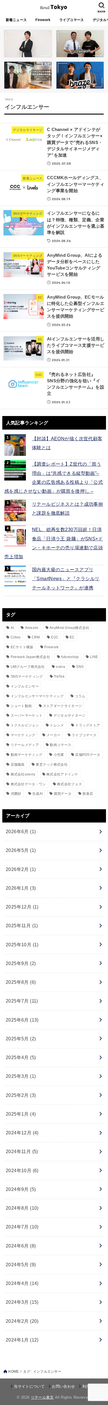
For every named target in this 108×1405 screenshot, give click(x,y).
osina (60, 667)
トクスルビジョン (25, 725)
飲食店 (88, 794)
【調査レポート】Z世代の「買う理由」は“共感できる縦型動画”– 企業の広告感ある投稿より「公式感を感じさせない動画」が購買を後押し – (53, 477)
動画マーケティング (27, 755)
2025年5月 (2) (21, 1038)
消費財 (16, 794)
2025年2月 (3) (21, 1095)
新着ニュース (16, 20)
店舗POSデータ (87, 755)
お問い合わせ (63, 1386)
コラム (80, 696)
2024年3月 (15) (22, 1302)
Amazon (32, 628)
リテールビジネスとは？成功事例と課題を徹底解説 (67, 508)
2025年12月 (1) (22, 906)
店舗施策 (18, 765)
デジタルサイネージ (70, 715)
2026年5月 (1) (21, 850)
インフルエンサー (25, 686)
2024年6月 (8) (21, 1245)
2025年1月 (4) (21, 1113)
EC (72, 637)
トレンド (57, 725)
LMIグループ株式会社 (28, 667)
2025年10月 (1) (22, 944)
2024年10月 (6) (22, 1170)
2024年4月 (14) (22, 1283)
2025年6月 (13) (22, 1019)
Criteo (16, 637)
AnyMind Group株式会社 (69, 628)
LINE (94, 657)
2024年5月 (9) (21, 1264)
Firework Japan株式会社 (30, 657)
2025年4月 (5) (21, 1057)
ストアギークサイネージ (62, 706)
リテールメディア (25, 745)
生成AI (37, 794)
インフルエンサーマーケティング (37, 696)
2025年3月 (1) (21, 1076)
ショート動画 (21, 706)
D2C (54, 637)
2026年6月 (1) (21, 831)
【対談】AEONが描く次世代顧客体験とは (67, 443)
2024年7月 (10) (22, 1226)
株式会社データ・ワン (28, 784)
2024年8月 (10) (22, 1208)
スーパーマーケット (27, 715)
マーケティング (23, 735)
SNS (80, 667)
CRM (36, 637)
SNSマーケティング (27, 677)
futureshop (70, 657)
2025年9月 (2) (21, 963)
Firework (42, 20)
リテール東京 (42, 1397)
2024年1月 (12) (22, 1339)
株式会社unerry (23, 774)
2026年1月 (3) (21, 888)
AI (12, 628)
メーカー (53, 735)
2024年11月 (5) (22, 1151)
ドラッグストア (87, 725)
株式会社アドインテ (62, 774)
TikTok (59, 677)
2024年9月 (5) (21, 1189)
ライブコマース (71, 20)
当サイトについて (29, 1386)
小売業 (59, 755)
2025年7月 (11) (22, 1000)
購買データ (63, 794)
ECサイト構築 (22, 647)
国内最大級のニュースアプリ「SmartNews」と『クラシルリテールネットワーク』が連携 (65, 578)
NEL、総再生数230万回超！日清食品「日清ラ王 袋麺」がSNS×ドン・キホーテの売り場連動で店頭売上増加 (53, 543)
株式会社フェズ (69, 784)
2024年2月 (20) (22, 1321)
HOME (13, 1371)
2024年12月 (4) (22, 1132)
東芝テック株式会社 (52, 765)
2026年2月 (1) (21, 869)
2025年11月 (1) (22, 925)
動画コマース (60, 745)
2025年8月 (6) (21, 982)
